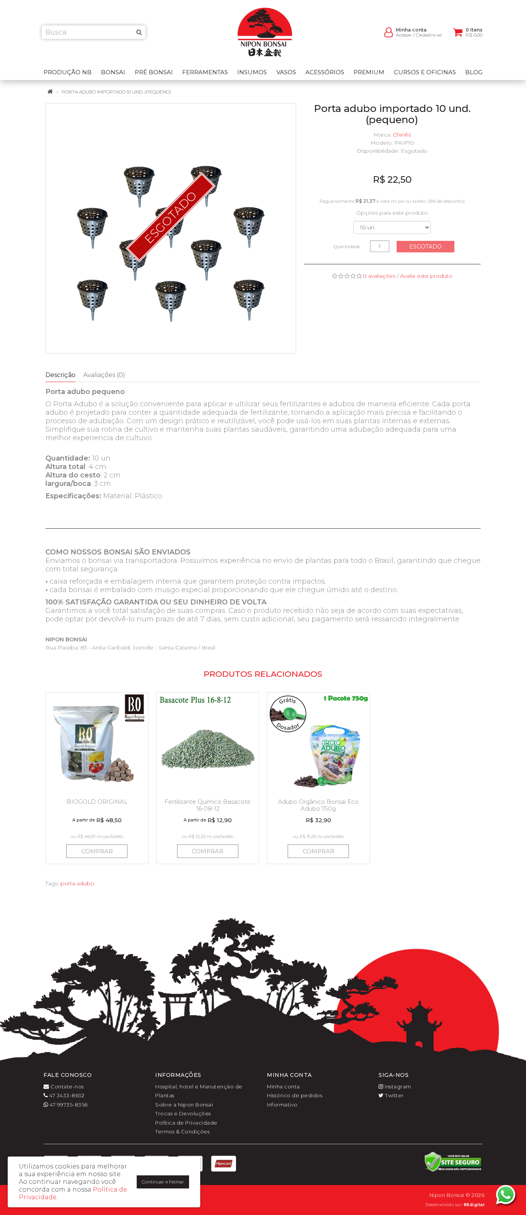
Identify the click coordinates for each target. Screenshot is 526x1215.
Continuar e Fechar (163, 1182)
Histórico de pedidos (294, 1095)
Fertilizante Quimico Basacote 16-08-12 (207, 805)
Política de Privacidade (186, 1123)
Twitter (394, 1095)
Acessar (404, 35)
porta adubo (77, 883)
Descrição (60, 375)
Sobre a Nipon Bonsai (184, 1105)
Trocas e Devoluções (183, 1113)
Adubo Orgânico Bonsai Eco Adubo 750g (318, 805)
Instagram (397, 1086)
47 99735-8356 (68, 1105)
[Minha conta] (388, 32)
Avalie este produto (426, 275)
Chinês (402, 134)
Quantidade (346, 246)
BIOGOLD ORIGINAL (97, 801)
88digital (474, 1204)
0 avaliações (379, 275)
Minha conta (283, 1086)
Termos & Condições (182, 1131)
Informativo (282, 1105)
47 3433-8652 (66, 1095)
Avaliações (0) (104, 375)
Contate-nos (66, 1086)
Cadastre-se (429, 35)
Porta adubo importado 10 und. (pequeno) (116, 92)
